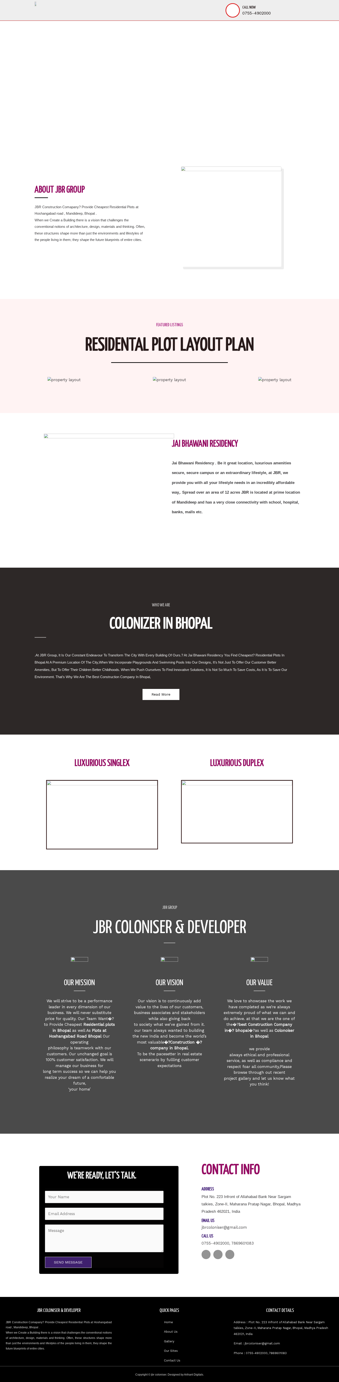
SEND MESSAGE (68, 1262)
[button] (29, 78)
